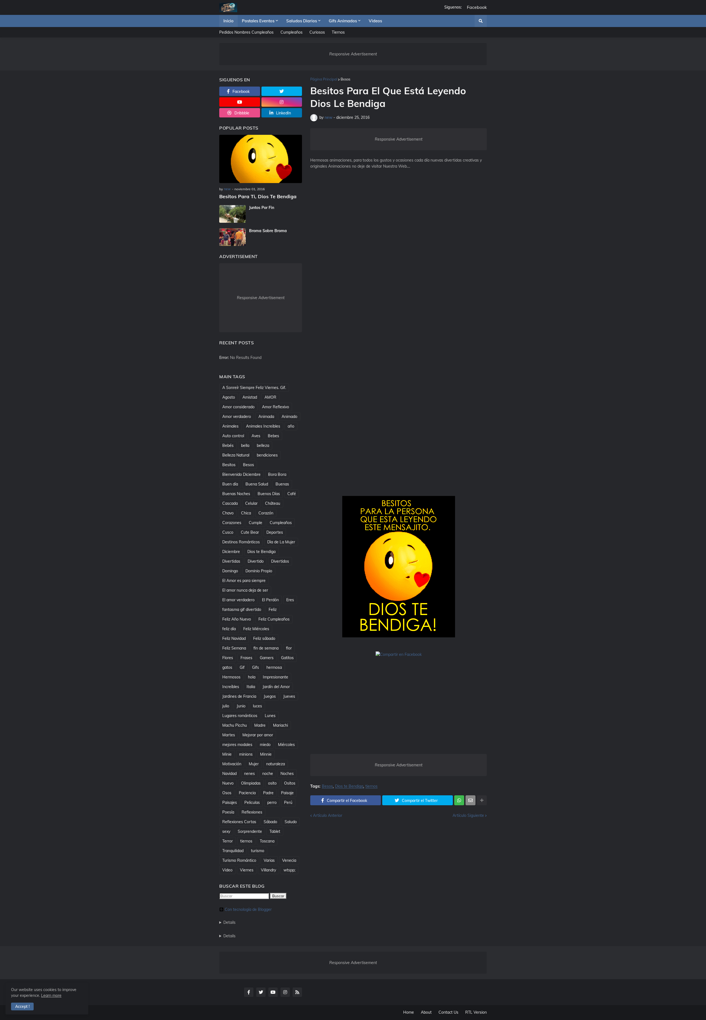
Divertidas (231, 561)
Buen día (230, 484)
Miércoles (286, 744)
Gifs (255, 667)
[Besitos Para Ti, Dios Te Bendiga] (260, 159)
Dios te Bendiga (349, 786)
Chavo (228, 513)
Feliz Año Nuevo (236, 619)
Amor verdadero (236, 416)
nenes (249, 773)
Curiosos (317, 32)
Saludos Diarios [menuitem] (301, 20)
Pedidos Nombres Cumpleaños (246, 32)
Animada (266, 416)
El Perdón (270, 599)
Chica (246, 513)
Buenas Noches (236, 493)
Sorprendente (250, 831)
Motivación (231, 763)
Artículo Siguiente (468, 815)
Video (227, 870)
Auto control (233, 435)
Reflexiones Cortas (239, 821)
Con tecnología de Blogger (248, 909)
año (291, 426)
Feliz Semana (234, 648)
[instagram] (281, 102)
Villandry (268, 870)
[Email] (470, 800)
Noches (287, 773)
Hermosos (231, 677)
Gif (242, 667)
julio (225, 706)
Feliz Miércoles (256, 628)
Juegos (270, 696)
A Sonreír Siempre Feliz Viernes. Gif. (254, 387)
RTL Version (476, 1012)
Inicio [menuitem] (228, 20)
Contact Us (448, 1012)
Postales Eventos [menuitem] (258, 20)
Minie (227, 754)
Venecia (289, 860)
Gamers (267, 657)
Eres (290, 599)
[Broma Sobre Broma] (232, 237)
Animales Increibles (263, 426)
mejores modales (237, 744)
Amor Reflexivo (275, 406)
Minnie (266, 754)
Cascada (230, 503)
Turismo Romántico (239, 860)
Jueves (289, 696)
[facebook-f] (248, 992)
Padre (268, 792)
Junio (241, 706)
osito (272, 783)
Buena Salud (256, 484)
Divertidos (280, 561)
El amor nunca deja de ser (245, 590)
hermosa (274, 667)
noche (267, 773)
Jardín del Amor (276, 686)
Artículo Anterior (327, 815)
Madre (260, 725)
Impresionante (275, 677)
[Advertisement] (398, 264)
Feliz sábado (264, 638)
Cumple (255, 522)
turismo (257, 850)
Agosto (228, 397)
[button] (481, 21)
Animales (230, 426)
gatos (227, 667)
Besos (345, 79)
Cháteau (272, 503)
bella (245, 445)
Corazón (265, 513)
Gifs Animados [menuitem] (343, 20)
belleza (263, 445)
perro (272, 802)
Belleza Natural (235, 455)
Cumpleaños (291, 32)
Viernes (246, 870)
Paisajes (229, 802)
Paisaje (287, 792)
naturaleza (275, 763)
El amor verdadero (238, 599)
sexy (226, 831)
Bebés (228, 445)
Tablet (274, 831)
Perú (288, 802)
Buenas (282, 484)
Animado (289, 416)
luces (257, 706)
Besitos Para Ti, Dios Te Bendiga (257, 196)
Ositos (289, 783)
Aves (256, 435)
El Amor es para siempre (244, 580)
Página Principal (323, 79)
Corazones (231, 522)
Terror (227, 841)
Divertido (256, 561)
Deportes (274, 532)
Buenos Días (269, 493)
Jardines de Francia (239, 696)
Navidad (229, 773)
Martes (228, 734)
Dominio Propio (258, 570)
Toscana (267, 841)
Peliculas (252, 802)
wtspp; (289, 870)
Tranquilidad (233, 850)
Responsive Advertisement (353, 54)
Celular (251, 503)
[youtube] (239, 102)
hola (251, 677)
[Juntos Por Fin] (232, 214)
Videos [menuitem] (375, 20)
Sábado (270, 821)
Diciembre (231, 551)
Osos (226, 792)
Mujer (254, 763)
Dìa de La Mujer (281, 541)
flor (289, 648)
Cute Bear (250, 532)
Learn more (51, 995)
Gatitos (287, 657)
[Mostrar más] (482, 800)
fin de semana (266, 648)
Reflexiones (252, 812)
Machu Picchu (234, 725)
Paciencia (247, 792)
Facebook (477, 7)
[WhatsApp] (459, 800)
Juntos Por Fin (261, 207)
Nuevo (228, 783)
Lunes (270, 715)
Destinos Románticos (241, 541)
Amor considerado (238, 406)
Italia (251, 686)
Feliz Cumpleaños (274, 619)
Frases (246, 657)
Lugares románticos (239, 715)
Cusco (227, 532)
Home (408, 1012)
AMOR (270, 397)
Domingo (230, 570)
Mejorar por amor (257, 734)
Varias (269, 860)
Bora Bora (277, 474)
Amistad (249, 397)
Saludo (291, 821)
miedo (265, 744)
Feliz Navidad (234, 638)
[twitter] (281, 91)
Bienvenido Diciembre (241, 474)
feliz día (229, 628)
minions (246, 754)
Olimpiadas (251, 783)
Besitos (229, 464)
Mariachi (280, 725)
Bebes (273, 435)
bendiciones (267, 455)
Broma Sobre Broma (268, 230)
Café (291, 493)
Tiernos (338, 32)
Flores (227, 657)
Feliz (273, 609)
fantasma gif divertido (241, 609)
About (426, 1012)
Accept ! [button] (22, 1006)
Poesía (228, 812)
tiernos (371, 786)
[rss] (297, 992)
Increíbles (230, 686)
